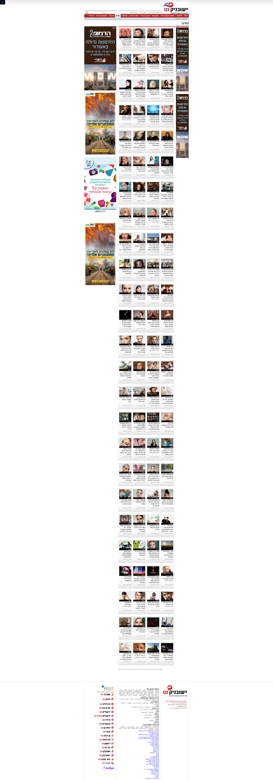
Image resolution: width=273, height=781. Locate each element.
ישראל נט (156, 766)
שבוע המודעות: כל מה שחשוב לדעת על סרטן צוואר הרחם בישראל (154, 119)
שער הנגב (139, 690)
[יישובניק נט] (174, 696)
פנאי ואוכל (135, 728)
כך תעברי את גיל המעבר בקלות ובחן (125, 399)
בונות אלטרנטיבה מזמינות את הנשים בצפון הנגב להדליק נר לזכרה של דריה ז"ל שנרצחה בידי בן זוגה (153, 582)
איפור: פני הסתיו (139, 653)
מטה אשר (151, 696)
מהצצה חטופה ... (126, 606)
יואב (145, 690)
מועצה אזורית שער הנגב (152, 764)
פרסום (157, 777)
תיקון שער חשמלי (154, 736)
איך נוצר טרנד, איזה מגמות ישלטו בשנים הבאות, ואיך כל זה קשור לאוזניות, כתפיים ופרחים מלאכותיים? (153, 403)
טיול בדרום (156, 749)
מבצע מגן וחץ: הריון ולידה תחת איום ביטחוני (126, 502)
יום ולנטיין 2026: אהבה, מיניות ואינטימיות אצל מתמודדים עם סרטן (139, 94)
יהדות (157, 728)
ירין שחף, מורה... (154, 68)
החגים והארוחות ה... (153, 452)
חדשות (179, 16)
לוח (129, 728)
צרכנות (111, 16)
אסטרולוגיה (144, 712)
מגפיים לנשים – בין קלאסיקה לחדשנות (126, 271)
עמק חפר (143, 696)
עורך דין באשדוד (154, 773)
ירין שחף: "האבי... (168, 580)
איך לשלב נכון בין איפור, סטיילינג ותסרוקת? (153, 143)
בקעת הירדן (127, 692)
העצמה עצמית (155, 743)
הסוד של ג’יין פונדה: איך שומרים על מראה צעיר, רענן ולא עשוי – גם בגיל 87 (167, 171)
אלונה (157, 696)
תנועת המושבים (154, 733)
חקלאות (125, 16)
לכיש (132, 699)
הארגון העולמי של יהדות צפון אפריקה (149, 737)
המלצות (178, 19)
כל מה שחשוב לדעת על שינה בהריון (154, 527)
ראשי (186, 16)
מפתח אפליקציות (146, 725)
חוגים (157, 709)
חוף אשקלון (137, 691)
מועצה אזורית (155, 756)
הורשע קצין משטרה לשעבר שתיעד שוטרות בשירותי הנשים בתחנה (140, 222)
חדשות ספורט (147, 717)
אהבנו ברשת (130, 727)
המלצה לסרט (155, 740)
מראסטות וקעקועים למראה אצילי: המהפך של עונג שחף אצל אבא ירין (139, 43)
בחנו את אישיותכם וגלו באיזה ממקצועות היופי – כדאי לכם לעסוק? (167, 529)
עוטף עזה (155, 16)
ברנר (136, 694)
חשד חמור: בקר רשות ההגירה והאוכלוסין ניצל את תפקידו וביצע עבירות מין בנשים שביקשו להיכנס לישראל (153, 249)
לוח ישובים (155, 708)
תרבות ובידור (145, 16)
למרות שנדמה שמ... (154, 350)
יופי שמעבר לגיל (153, 218)
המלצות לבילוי (101, 16)
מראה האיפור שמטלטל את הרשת (140, 374)
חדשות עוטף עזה (154, 757)
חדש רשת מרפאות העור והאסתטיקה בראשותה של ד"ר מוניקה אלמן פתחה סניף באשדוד (167, 633)
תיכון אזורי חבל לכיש (153, 732)
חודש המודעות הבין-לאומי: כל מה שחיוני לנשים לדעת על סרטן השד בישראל (139, 452)
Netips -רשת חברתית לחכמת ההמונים (148, 738)
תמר (146, 692)
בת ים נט (156, 768)
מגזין (157, 711)
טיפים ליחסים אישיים (153, 742)
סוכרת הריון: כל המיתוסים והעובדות (140, 553)
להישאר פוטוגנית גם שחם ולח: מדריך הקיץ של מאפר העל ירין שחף (167, 43)
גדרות (130, 695)
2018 (131, 669)
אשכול (157, 690)
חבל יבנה (154, 695)
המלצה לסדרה (155, 741)
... (158, 96)
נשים (118, 16)
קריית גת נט (156, 774)
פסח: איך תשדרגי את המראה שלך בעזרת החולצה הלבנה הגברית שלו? (153, 555)
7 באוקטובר (155, 751)
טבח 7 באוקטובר (154, 752)
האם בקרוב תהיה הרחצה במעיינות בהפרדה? (167, 476)
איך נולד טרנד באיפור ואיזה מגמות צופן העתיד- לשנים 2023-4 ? (140, 606)
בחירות (91, 16)
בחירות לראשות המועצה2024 (150, 698)
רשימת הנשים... (155, 299)
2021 (142, 669)
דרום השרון (142, 695)
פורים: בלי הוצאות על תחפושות (127, 578)
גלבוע (133, 692)
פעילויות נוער (155, 707)
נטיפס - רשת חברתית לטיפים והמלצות (149, 731)
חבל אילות (140, 692)
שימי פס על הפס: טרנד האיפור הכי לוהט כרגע (139, 297)
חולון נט (156, 775)
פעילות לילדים (137, 703)
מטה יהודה (143, 694)
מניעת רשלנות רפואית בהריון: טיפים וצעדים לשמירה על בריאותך (126, 324)
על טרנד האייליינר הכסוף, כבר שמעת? (167, 425)
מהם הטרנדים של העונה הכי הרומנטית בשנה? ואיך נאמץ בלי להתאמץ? (125, 145)
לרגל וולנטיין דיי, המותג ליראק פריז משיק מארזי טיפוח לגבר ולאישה (139, 119)
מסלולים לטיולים (154, 745)
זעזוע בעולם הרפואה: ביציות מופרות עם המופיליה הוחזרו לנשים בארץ (167, 401)
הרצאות (124, 703)
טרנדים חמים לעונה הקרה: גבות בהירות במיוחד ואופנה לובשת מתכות (126, 299)
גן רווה (131, 694)
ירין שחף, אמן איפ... (126, 119)
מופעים (130, 703)
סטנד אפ (145, 703)
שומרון (135, 695)
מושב (157, 754)
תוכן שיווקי (156, 723)
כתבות (185, 19)
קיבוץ (157, 755)
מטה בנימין (151, 694)
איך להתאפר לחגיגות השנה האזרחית (140, 630)
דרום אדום (156, 725)
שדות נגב (129, 691)
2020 (138, 669)
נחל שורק (150, 691)
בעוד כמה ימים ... (168, 606)
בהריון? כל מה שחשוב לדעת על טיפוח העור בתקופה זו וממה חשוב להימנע (153, 375)
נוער (157, 706)
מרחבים (144, 691)
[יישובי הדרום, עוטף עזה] (175, 13)
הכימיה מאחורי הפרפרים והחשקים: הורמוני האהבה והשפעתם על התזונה (153, 43)
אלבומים (147, 707)
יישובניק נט (185, 25)
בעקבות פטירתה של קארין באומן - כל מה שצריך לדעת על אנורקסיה (153, 504)
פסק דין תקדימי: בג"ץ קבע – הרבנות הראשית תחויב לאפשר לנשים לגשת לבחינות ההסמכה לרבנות (167, 224)
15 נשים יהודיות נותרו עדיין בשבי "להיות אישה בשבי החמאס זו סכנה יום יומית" (153, 427)
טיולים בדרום (155, 746)
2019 (135, 669)
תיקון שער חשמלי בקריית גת (151, 769)
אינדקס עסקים (143, 728)
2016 (123, 669)
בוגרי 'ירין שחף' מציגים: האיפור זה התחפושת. (154, 92)
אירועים (141, 707)
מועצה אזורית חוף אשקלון (152, 759)
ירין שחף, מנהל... (126, 222)
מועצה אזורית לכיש (153, 763)
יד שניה (146, 709)
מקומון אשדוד (155, 765)
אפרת (148, 695)
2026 (161, 669)
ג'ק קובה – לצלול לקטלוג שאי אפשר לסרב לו (167, 374)
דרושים (152, 709)
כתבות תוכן (134, 707)
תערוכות (157, 704)
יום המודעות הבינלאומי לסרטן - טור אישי (139, 399)
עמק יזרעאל (123, 695)
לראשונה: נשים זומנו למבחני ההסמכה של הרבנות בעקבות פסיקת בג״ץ (140, 68)
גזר (127, 694)
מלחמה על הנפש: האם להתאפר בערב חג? (139, 322)
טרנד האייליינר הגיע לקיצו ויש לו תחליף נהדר (139, 194)
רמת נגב (151, 692)
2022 (146, 669)
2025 (157, 669)
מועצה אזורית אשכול (153, 760)
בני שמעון (131, 690)
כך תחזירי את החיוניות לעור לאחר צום (140, 169)
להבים (157, 692)
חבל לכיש (122, 691)
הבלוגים (152, 728)
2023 (149, 669)
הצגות (151, 703)
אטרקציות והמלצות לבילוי (151, 724)
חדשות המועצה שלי (167, 16)
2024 (153, 669)
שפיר (125, 690)
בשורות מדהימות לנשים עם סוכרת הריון (153, 604)
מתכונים (151, 712)
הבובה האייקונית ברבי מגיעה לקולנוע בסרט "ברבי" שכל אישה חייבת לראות (139, 478)
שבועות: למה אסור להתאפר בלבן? (140, 502)
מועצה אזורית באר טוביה (152, 761)
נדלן (141, 709)
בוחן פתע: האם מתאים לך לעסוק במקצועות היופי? (167, 502)
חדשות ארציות (148, 715)
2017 (127, 669)
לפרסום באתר (133, 12)
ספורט (157, 716)
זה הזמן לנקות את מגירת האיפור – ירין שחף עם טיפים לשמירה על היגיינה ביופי (125, 247)
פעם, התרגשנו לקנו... (125, 171)
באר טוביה (150, 690)
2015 (120, 669)
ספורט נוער (156, 717)
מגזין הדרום (134, 16)
